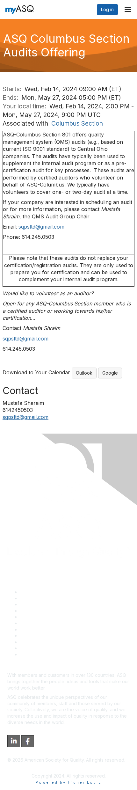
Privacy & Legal (36, 598)
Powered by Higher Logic (69, 782)
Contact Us (31, 629)
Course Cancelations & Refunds (53, 635)
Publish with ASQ (37, 610)
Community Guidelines (43, 616)
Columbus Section (77, 123)
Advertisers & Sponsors (44, 642)
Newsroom (31, 654)
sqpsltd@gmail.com (41, 226)
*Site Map (30, 648)
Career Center (35, 604)
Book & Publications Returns (49, 623)
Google (110, 373)
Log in (107, 9)
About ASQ (31, 592)
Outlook (84, 373)
